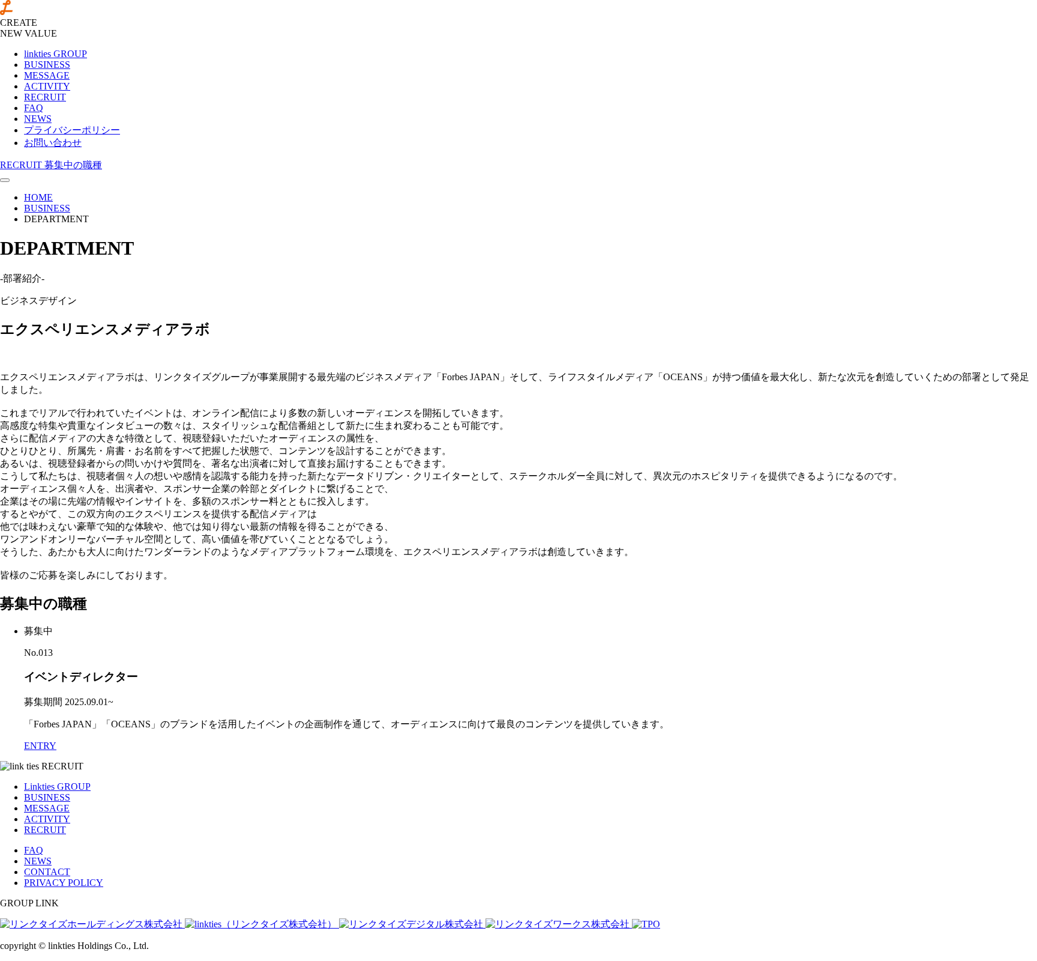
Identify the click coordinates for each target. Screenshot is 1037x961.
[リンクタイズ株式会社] (262, 924)
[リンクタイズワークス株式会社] (558, 924)
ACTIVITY (47, 86)
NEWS (38, 119)
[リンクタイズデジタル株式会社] (412, 924)
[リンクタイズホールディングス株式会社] (92, 924)
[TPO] (646, 924)
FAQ (33, 108)
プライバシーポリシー (72, 130)
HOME (38, 197)
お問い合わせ (53, 143)
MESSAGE (47, 75)
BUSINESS (47, 64)
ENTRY (40, 746)
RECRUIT (45, 97)
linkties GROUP (55, 54)
